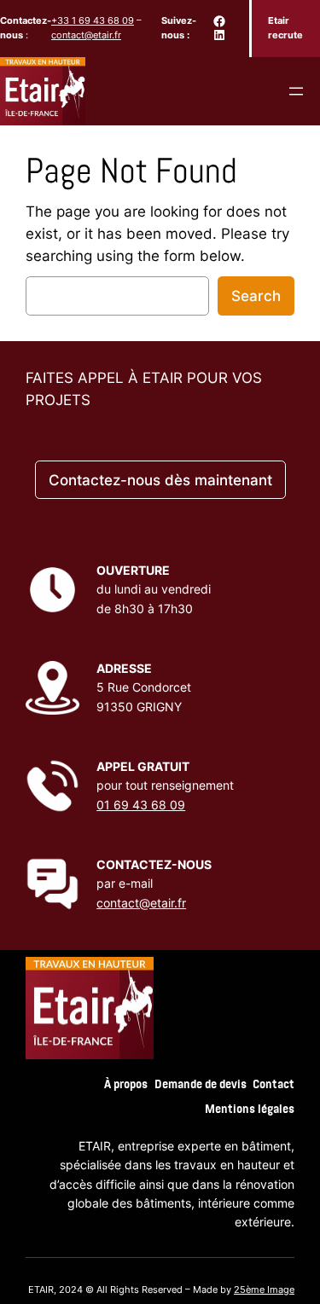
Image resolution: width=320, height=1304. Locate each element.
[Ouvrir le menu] (296, 91)
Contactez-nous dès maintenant (160, 480)
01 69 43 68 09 (140, 804)
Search (256, 295)
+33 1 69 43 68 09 (92, 20)
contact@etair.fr (86, 35)
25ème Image (264, 1289)
